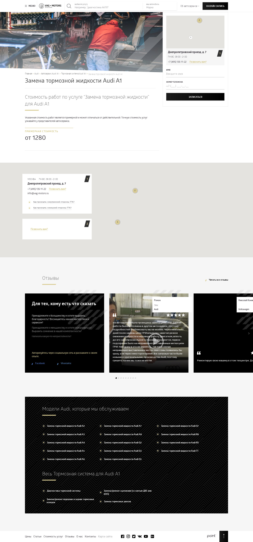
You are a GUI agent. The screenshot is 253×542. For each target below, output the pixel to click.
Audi (36, 73)
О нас (79, 536)
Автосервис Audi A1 (50, 73)
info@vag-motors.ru (38, 193)
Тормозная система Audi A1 (73, 73)
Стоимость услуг (53, 536)
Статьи (37, 536)
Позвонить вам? (198, 61)
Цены (28, 536)
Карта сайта (105, 536)
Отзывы (69, 536)
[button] (190, 37)
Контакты (90, 536)
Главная (28, 73)
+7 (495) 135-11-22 (177, 61)
